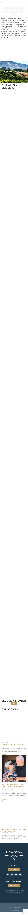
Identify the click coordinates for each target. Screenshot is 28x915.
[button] (2, 2)
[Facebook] (8, 874)
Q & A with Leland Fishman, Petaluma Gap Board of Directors (13, 743)
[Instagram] (12, 874)
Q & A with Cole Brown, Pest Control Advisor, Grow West (14, 830)
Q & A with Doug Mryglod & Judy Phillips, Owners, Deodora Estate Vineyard (13, 786)
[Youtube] (16, 874)
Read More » (4, 754)
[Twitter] (20, 874)
